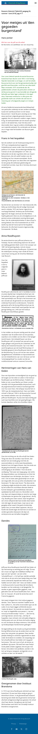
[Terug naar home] (14, 3)
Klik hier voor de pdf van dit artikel (13, 42)
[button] (36, 3)
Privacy (13, 724)
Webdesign (23, 724)
